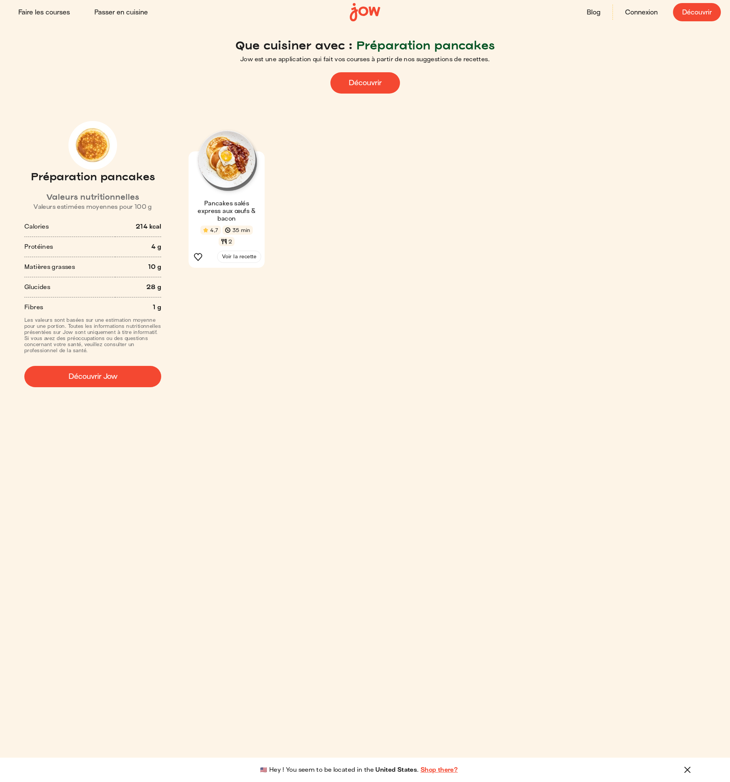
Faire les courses (44, 12)
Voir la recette (239, 256)
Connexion (641, 12)
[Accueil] (365, 12)
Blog (593, 12)
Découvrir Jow (92, 376)
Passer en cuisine (121, 12)
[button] (226, 201)
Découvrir (697, 12)
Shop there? (439, 769)
